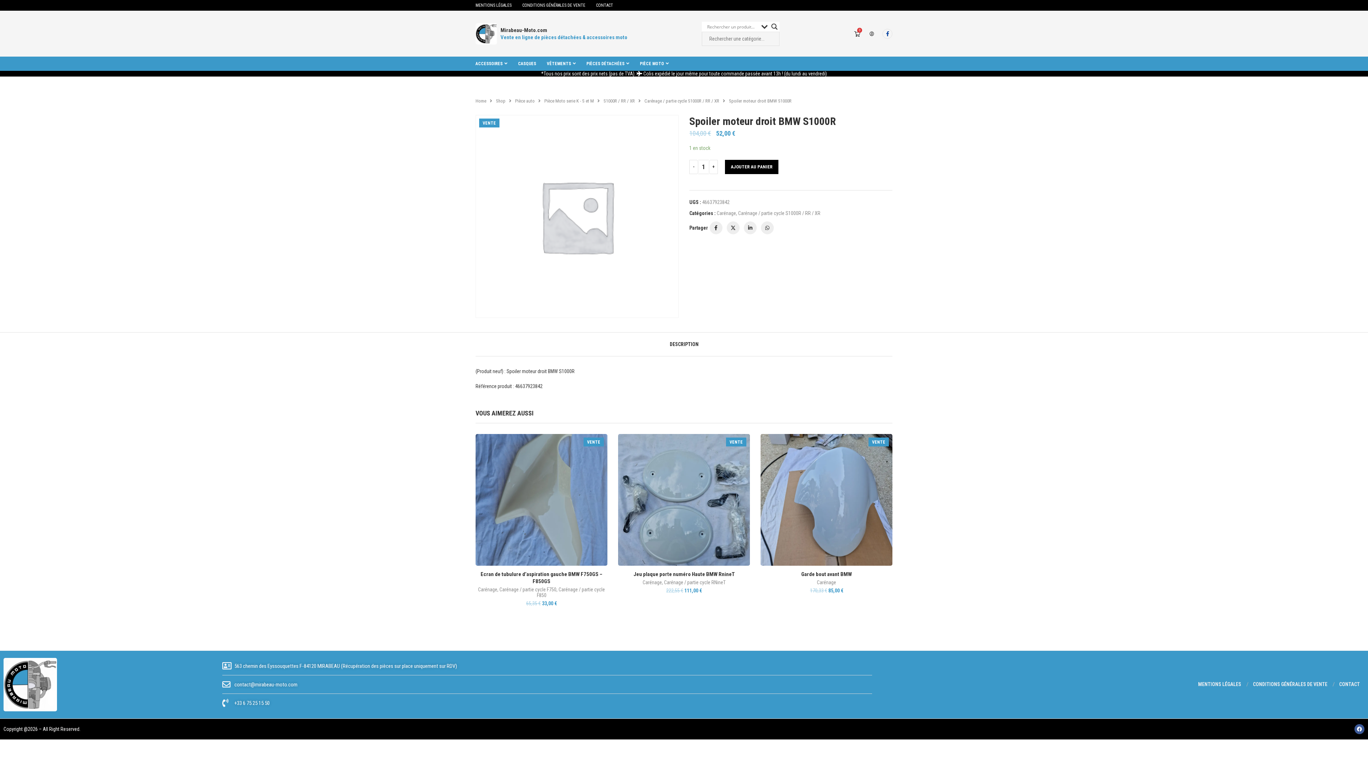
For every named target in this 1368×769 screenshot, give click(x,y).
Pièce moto (652, 63)
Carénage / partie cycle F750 (527, 589)
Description (684, 344)
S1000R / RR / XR (619, 101)
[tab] (684, 344)
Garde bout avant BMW (826, 574)
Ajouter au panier (751, 166)
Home (481, 101)
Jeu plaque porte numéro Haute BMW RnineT (684, 574)
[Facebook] (887, 34)
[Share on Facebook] (716, 227)
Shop (501, 101)
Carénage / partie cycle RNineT (695, 582)
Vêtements (559, 63)
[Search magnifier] (774, 27)
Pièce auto (525, 101)
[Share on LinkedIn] (750, 227)
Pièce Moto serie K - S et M (569, 101)
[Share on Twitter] (733, 227)
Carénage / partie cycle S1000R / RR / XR (681, 101)
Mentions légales (494, 5)
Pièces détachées (605, 63)
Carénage (726, 213)
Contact (604, 5)
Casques (527, 63)
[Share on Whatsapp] (767, 227)
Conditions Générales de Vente (553, 5)
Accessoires (489, 63)
